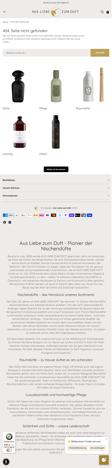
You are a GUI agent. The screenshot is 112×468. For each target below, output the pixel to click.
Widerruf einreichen (55, 168)
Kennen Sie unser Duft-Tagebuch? (56, 3)
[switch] (9, 450)
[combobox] (55, 53)
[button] (4, 12)
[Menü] (13, 433)
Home (5, 22)
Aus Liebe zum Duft (61, 206)
